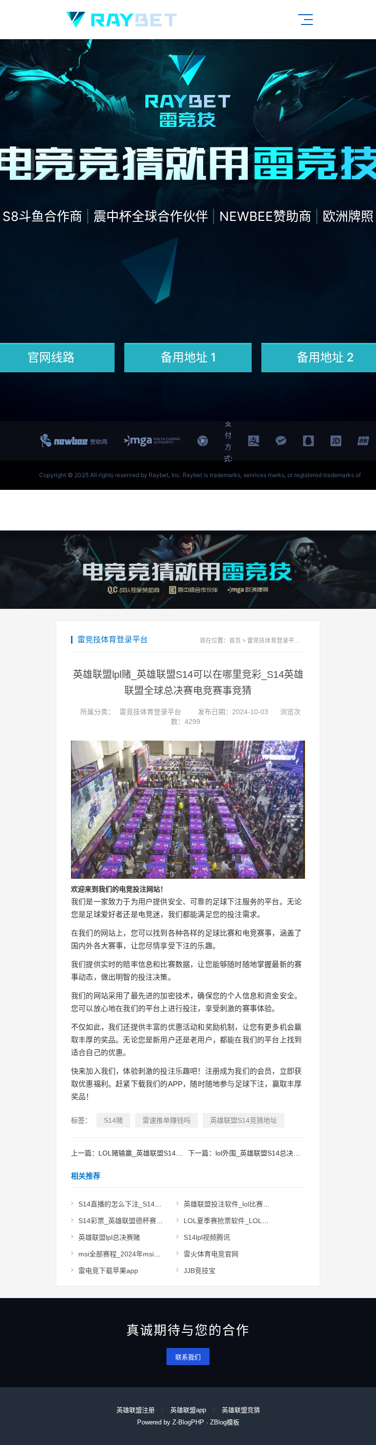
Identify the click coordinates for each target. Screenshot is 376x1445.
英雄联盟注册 (136, 1410)
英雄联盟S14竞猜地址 (243, 1120)
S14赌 (113, 1120)
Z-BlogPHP (188, 1422)
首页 (235, 640)
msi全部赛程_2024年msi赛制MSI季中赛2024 (147, 1254)
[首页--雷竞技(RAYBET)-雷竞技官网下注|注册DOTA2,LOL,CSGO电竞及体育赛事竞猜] (121, 19)
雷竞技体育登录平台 (273, 640)
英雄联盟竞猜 (241, 1410)
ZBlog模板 (224, 1422)
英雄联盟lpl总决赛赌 (109, 1237)
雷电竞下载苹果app (108, 1271)
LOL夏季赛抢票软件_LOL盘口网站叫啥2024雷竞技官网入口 (275, 1221)
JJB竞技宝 (199, 1271)
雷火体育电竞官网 (211, 1254)
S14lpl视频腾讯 (207, 1237)
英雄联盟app (188, 1410)
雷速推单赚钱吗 (166, 1120)
